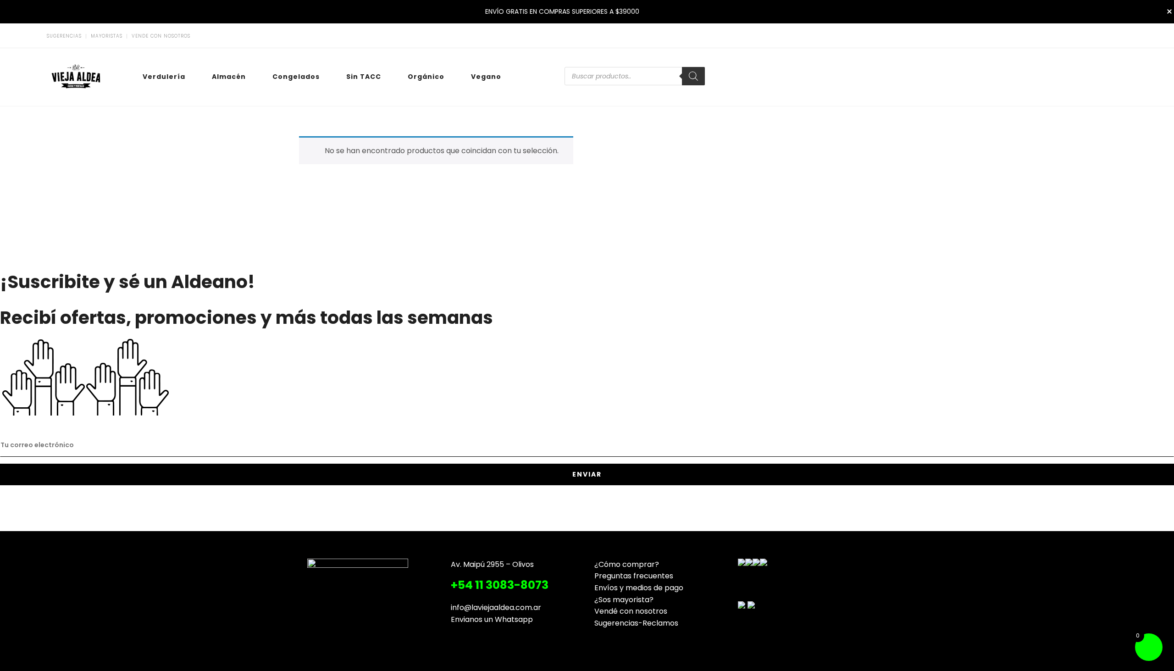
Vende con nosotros (161, 36)
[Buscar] (693, 76)
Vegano (486, 76)
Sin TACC (363, 76)
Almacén (229, 76)
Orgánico (426, 76)
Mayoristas (106, 36)
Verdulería (164, 76)
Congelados (296, 76)
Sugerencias (64, 36)
